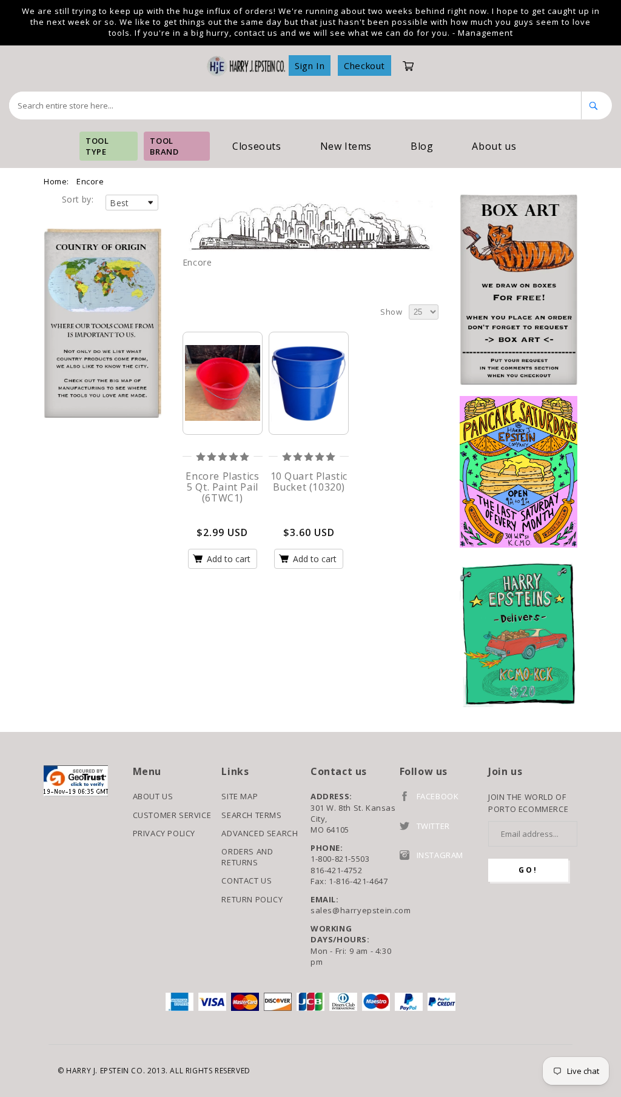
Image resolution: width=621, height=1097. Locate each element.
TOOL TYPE (97, 146)
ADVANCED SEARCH (259, 833)
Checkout (364, 65)
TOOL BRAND (164, 146)
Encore (90, 181)
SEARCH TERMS (251, 815)
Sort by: (77, 199)
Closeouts (256, 146)
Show (391, 311)
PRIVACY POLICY (164, 833)
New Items (346, 146)
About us (494, 146)
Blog (422, 146)
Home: (56, 181)
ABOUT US (153, 796)
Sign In (309, 65)
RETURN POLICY (252, 899)
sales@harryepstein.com (355, 910)
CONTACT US (246, 880)
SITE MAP (239, 796)
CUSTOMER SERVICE (172, 815)
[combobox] (295, 105)
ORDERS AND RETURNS (247, 857)
